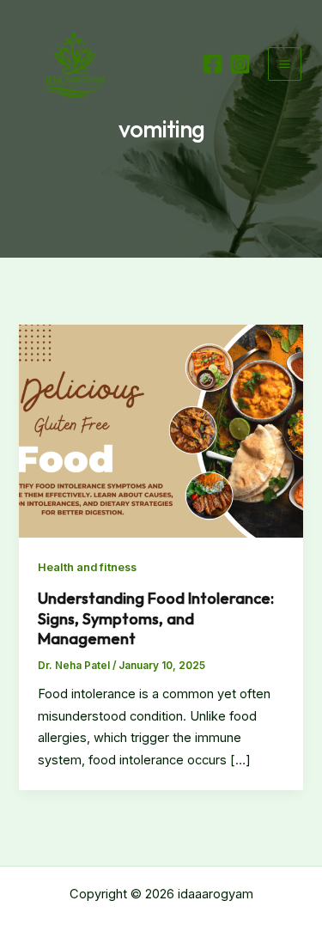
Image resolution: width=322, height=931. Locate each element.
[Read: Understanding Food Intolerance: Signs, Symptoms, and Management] (160, 430)
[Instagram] (240, 64)
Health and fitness (87, 567)
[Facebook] (212, 64)
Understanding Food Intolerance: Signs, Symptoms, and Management (156, 618)
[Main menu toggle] (284, 64)
